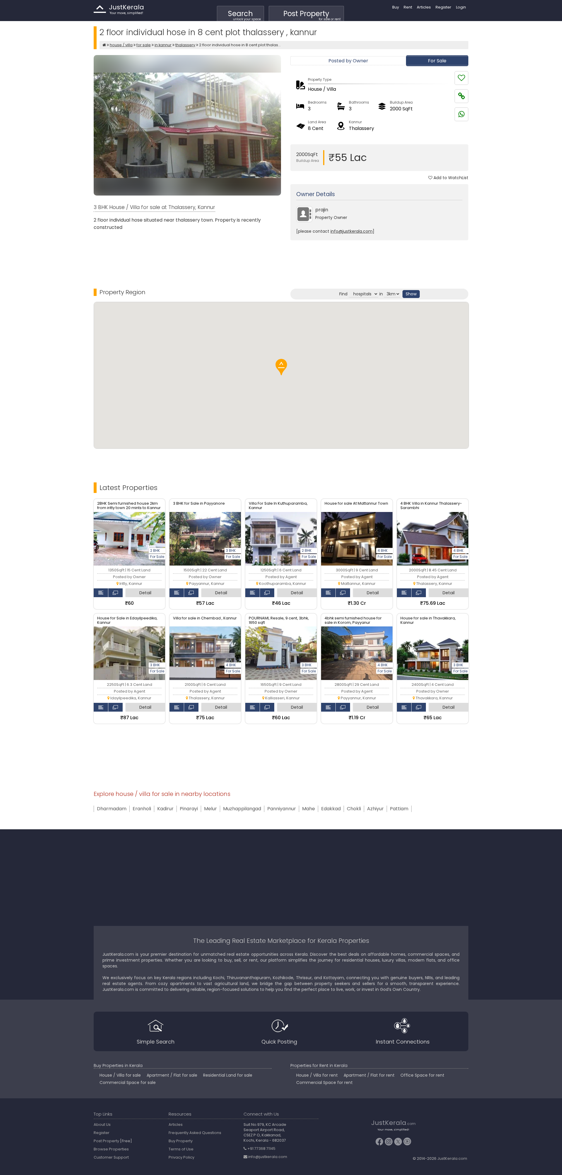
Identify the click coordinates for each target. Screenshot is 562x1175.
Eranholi (142, 809)
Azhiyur (375, 809)
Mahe (308, 809)
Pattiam (399, 809)
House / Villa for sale (120, 1075)
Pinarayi (189, 809)
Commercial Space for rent (324, 1082)
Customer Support (111, 1157)
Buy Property (181, 1140)
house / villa (121, 44)
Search (244, 15)
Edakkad (331, 809)
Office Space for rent (422, 1075)
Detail (145, 593)
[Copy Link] (461, 96)
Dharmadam (111, 809)
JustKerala (100, 9)
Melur (210, 809)
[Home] (104, 44)
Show (411, 294)
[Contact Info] (101, 592)
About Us (102, 1124)
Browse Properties (111, 1149)
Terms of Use (181, 1149)
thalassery (185, 44)
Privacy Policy (181, 1157)
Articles (424, 7)
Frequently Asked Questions (195, 1132)
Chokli (354, 809)
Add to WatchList (450, 178)
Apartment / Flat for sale (172, 1075)
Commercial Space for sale (128, 1082)
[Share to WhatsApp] (461, 114)
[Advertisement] (379, 259)
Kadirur (165, 809)
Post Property (312, 15)
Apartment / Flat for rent (369, 1075)
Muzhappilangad (242, 809)
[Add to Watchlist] (461, 78)
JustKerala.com (452, 1158)
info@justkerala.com (351, 231)
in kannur (163, 44)
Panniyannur (281, 809)
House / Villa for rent (317, 1075)
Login (461, 7)
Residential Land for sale (227, 1075)
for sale (143, 44)
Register (443, 7)
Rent (408, 7)
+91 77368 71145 (260, 1148)
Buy (395, 7)
